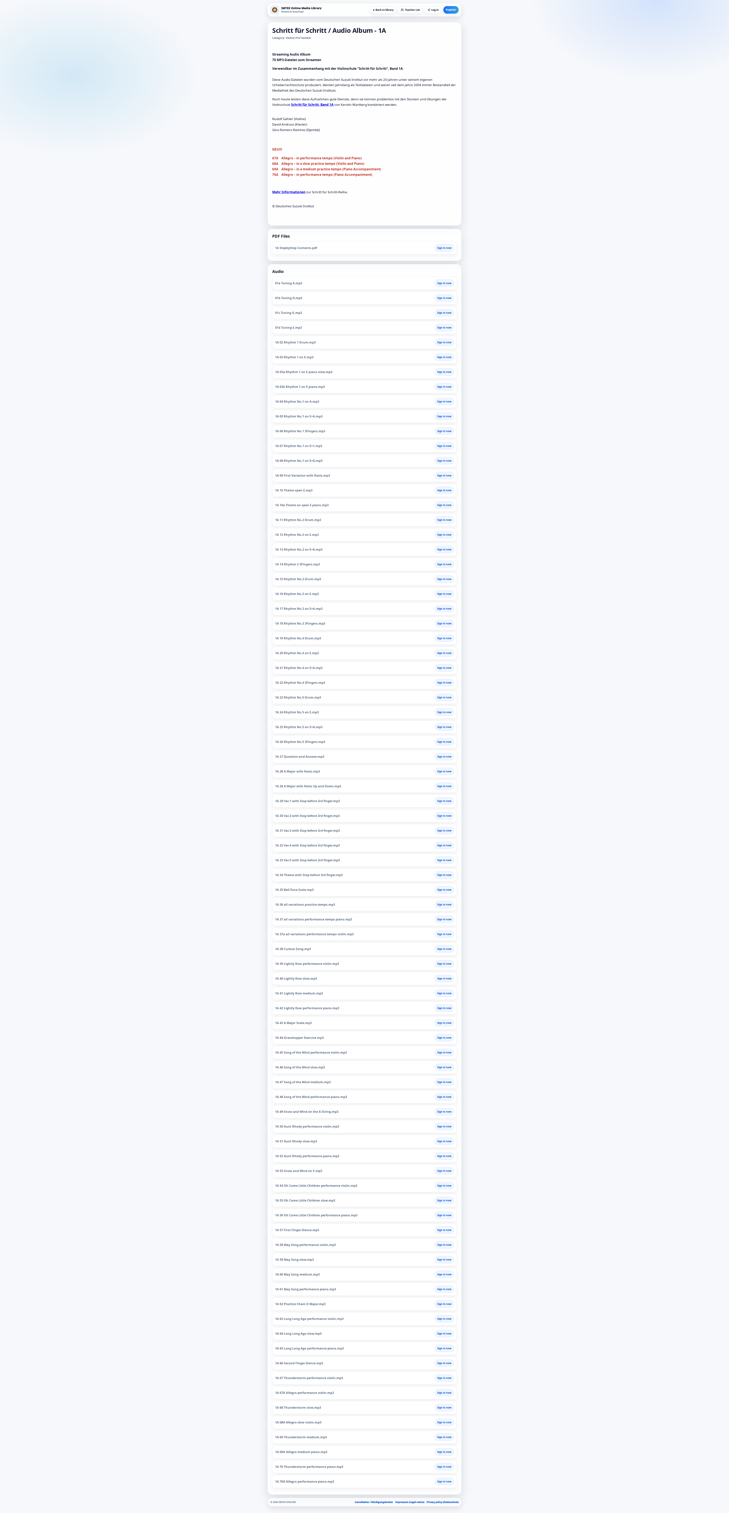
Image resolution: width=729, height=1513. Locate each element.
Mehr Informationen (288, 192)
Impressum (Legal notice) (409, 1502)
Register (451, 9)
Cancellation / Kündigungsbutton (374, 1502)
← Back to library (383, 10)
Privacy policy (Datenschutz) (443, 1502)
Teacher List (412, 10)
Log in (435, 10)
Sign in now (444, 248)
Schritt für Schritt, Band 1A (312, 104)
